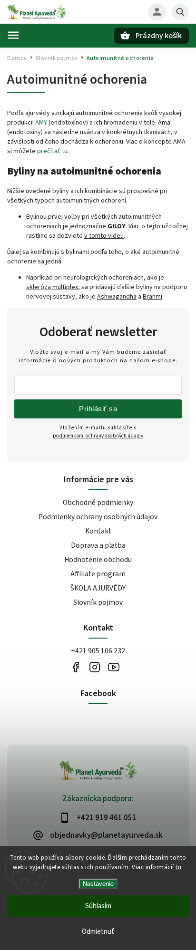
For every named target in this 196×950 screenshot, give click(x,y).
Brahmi (152, 296)
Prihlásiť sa (98, 409)
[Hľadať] (180, 11)
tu (178, 867)
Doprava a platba (98, 545)
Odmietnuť (98, 932)
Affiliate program (98, 574)
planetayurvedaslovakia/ (94, 667)
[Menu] (13, 35)
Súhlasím (98, 906)
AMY (41, 122)
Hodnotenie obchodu (98, 559)
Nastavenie (98, 883)
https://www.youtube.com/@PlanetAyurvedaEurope (113, 667)
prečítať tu (52, 151)
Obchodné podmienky (98, 502)
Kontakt (98, 531)
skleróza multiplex (52, 287)
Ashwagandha (117, 296)
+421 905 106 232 (98, 651)
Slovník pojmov (98, 602)
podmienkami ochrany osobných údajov (98, 436)
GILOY (117, 226)
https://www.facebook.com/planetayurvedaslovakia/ (75, 667)
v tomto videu (104, 236)
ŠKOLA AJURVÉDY (98, 588)
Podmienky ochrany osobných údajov (98, 517)
